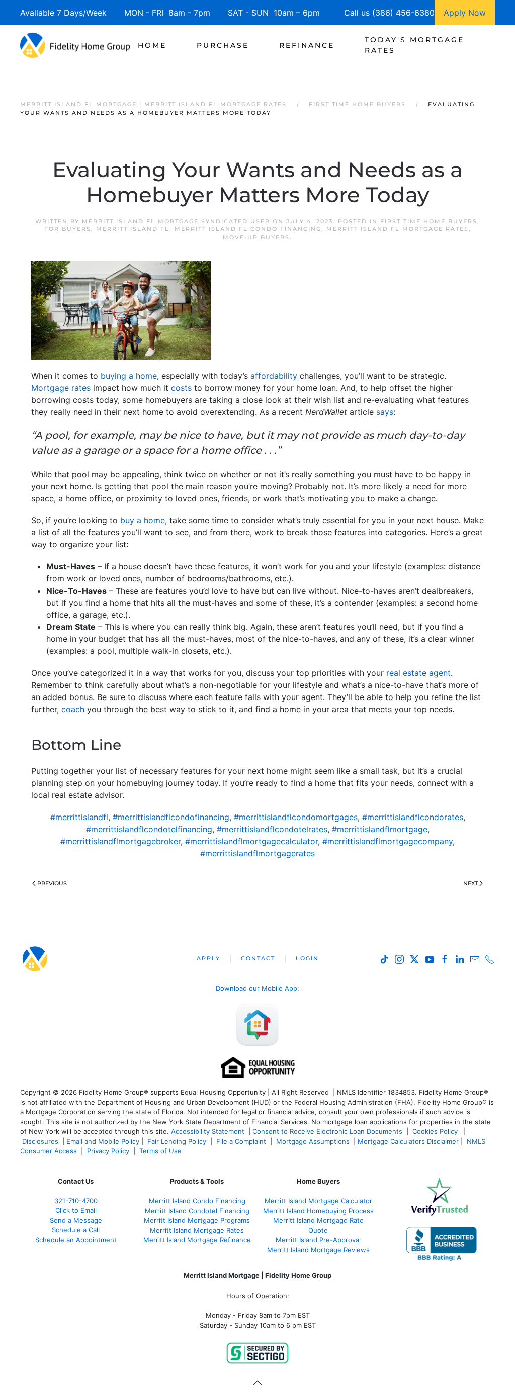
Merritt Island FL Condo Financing (248, 228)
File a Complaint (242, 1141)
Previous (52, 883)
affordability (273, 376)
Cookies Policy (436, 1131)
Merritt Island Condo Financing (197, 1201)
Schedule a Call (76, 1230)
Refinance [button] (306, 45)
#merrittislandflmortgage (379, 829)
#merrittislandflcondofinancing (171, 817)
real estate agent (418, 673)
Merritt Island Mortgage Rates (197, 1230)
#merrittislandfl (79, 817)
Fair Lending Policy (176, 1141)
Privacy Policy (108, 1151)
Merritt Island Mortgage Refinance (197, 1240)
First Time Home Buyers (428, 221)
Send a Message (76, 1220)
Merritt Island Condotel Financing (197, 1211)
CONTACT (258, 958)
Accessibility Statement (207, 1131)
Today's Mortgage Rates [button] (414, 45)
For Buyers (67, 228)
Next (470, 883)
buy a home (142, 520)
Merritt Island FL (132, 228)
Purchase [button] (223, 45)
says (384, 412)
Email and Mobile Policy (102, 1141)
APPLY (208, 958)
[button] (257, 1383)
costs (181, 388)
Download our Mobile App (256, 988)
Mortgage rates (61, 388)
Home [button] (152, 45)
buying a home (129, 376)
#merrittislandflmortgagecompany (387, 841)
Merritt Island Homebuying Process (318, 1211)
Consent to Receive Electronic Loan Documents (327, 1131)
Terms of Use (161, 1151)
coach (72, 709)
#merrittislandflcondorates (412, 817)
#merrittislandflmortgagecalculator (251, 841)
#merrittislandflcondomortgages (296, 817)
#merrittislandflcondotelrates (272, 829)
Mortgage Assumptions (313, 1141)
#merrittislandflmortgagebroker (120, 841)
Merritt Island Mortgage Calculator (318, 1201)
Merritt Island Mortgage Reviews (318, 1250)
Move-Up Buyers (256, 237)
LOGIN (307, 958)
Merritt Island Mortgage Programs (197, 1220)
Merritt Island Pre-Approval (318, 1240)
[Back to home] (75, 45)
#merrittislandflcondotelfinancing (149, 829)
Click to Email (76, 1210)
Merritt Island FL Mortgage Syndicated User (176, 221)
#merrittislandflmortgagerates (257, 853)
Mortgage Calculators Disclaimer (408, 1141)
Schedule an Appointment (76, 1240)
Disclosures (40, 1141)
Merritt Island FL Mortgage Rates (397, 228)
